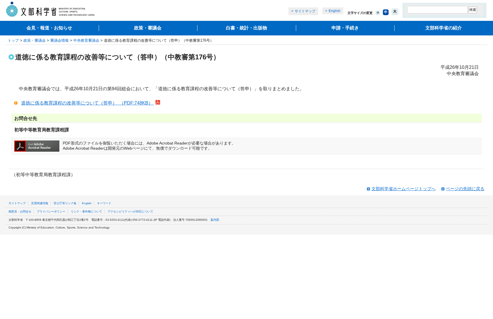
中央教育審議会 (86, 40)
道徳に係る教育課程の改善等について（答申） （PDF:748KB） (87, 103)
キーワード (104, 203)
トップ (13, 40)
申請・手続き (345, 27)
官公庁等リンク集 (65, 203)
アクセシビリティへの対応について (130, 211)
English (334, 11)
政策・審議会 (147, 27)
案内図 (215, 219)
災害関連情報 (39, 203)
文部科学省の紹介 (443, 27)
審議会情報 (59, 40)
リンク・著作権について (86, 211)
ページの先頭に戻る (465, 188)
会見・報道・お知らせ (49, 27)
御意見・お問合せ (20, 211)
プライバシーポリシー (51, 211)
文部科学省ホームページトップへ (403, 188)
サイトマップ (305, 11)
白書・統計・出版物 (246, 27)
